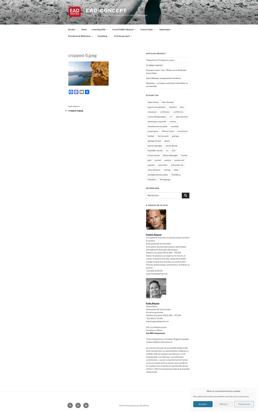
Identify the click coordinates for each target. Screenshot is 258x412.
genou (167, 141)
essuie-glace (153, 131)
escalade (175, 126)
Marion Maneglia (170, 155)
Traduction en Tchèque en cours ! (160, 60)
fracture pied (163, 136)
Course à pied (146, 29)
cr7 (170, 117)
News (84, 29)
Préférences (244, 404)
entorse (173, 121)
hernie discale (172, 146)
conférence (178, 112)
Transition (152, 179)
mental (184, 155)
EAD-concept (106, 11)
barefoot (173, 107)
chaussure (152, 112)
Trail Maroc (176, 175)
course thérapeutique (157, 117)
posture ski (179, 160)
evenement (182, 131)
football (151, 136)
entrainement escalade (157, 126)
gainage (175, 136)
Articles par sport (122, 36)
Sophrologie (164, 29)
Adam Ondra (153, 102)
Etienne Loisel (168, 131)
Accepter (202, 404)
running (167, 170)
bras (182, 107)
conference (165, 112)
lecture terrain (154, 155)
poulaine (151, 165)
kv (167, 150)
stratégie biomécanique (158, 175)
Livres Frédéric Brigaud (122, 29)
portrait (158, 160)
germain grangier (155, 146)
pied (149, 160)
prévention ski (177, 165)
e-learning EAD (98, 29)
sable (176, 170)
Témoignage (165, 179)
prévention (163, 165)
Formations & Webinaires (79, 36)
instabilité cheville (155, 150)
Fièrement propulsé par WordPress (134, 405)
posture (167, 160)
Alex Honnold (167, 102)
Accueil (71, 29)
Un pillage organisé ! (154, 65)
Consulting (102, 36)
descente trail (181, 117)
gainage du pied (154, 141)
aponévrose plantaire (157, 107)
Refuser (223, 404)
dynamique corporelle (157, 121)
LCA (173, 150)
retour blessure (154, 170)
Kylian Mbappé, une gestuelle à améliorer (163, 78)
